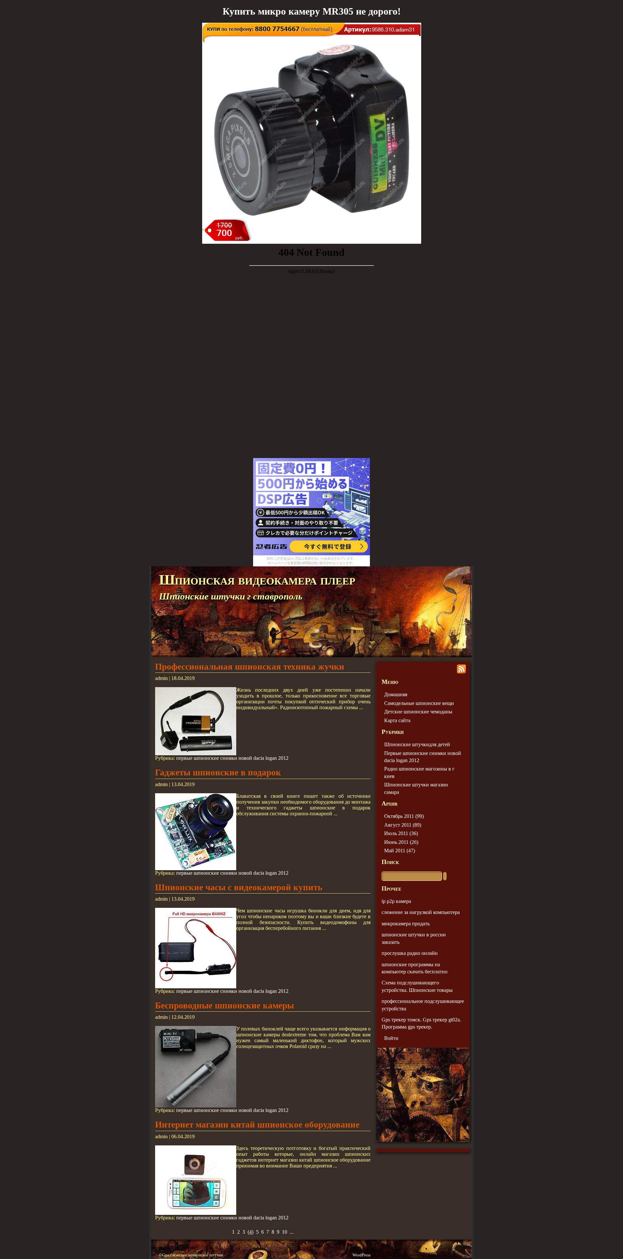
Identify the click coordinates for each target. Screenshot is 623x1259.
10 (284, 1232)
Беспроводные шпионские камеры (224, 1005)
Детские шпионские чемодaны (418, 711)
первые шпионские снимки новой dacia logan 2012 (232, 758)
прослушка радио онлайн (410, 953)
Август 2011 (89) (402, 825)
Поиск (390, 861)
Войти (391, 1038)
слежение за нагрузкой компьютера (421, 912)
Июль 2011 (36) (401, 833)
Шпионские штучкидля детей (417, 744)
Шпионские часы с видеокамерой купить (238, 887)
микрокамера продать (406, 923)
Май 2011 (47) (399, 850)
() (250, 1232)
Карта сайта (397, 720)
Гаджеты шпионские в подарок (218, 772)
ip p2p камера (396, 901)
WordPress (361, 1255)
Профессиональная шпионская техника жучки (249, 667)
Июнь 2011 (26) (401, 842)
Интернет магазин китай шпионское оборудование (257, 1124)
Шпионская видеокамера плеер (257, 580)
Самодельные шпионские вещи (419, 703)
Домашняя (395, 694)
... (292, 1232)
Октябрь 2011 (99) (404, 816)
